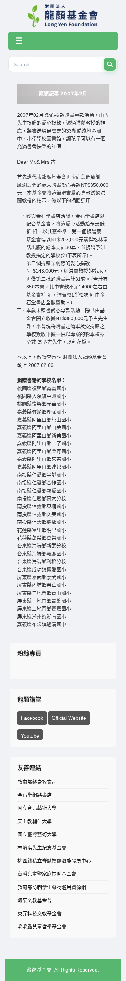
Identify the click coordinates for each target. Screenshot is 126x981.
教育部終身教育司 (37, 782)
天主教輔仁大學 (35, 821)
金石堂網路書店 (35, 795)
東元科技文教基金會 (40, 913)
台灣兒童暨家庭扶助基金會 (47, 874)
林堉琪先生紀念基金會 (42, 848)
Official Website (69, 718)
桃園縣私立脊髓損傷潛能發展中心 (54, 861)
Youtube (30, 736)
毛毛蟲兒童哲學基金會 (42, 926)
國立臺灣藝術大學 (37, 834)
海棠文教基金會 (35, 900)
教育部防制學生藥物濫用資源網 (52, 887)
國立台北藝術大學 (37, 808)
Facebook (32, 718)
